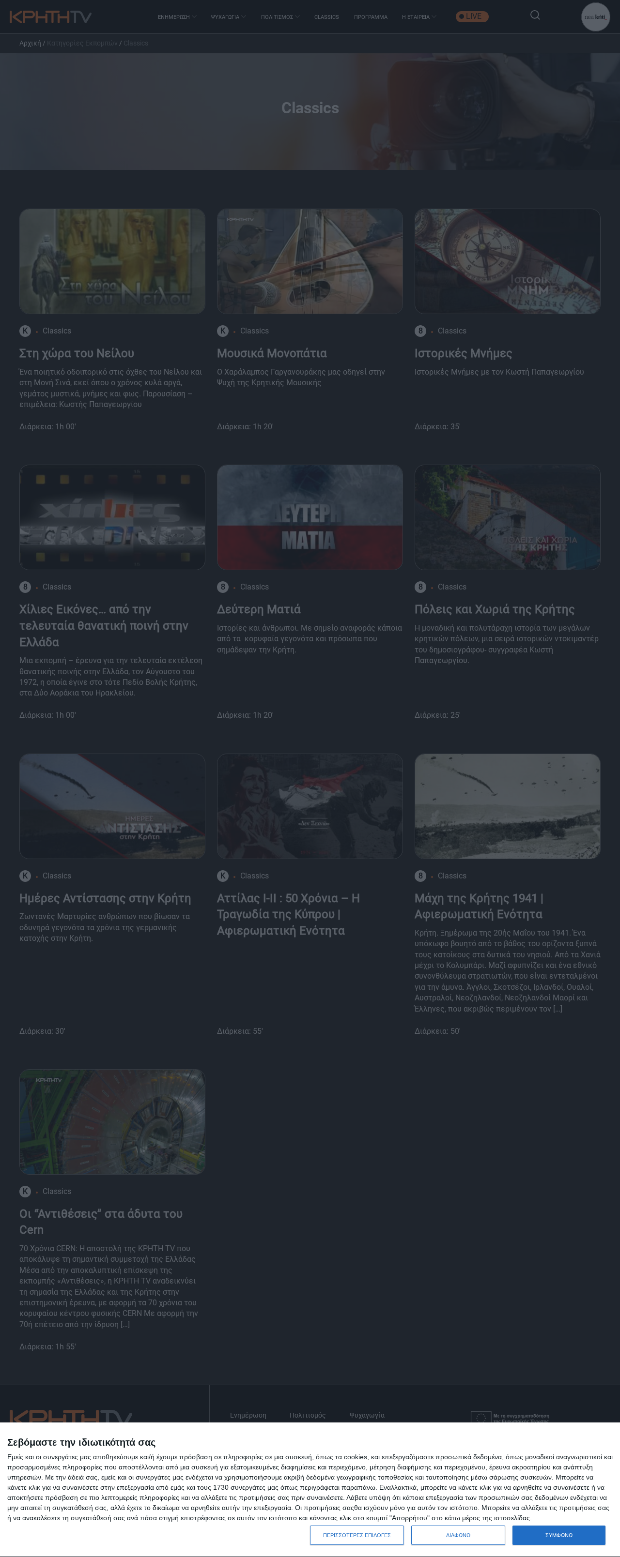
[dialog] (310, 1490)
